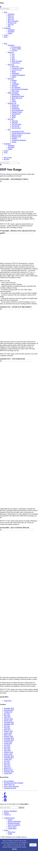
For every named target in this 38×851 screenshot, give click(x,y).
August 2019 (8, 743)
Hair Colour (15, 91)
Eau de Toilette (16, 49)
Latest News (8, 700)
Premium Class (16, 136)
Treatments (11, 30)
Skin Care (11, 17)
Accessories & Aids (18, 131)
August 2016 (8, 773)
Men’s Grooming (13, 21)
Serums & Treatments (18, 75)
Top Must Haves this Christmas (13, 783)
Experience (7, 28)
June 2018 (7, 747)
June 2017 (7, 763)
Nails (13, 59)
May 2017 (7, 764)
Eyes (13, 54)
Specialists (11, 31)
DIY (9, 26)
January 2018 (8, 754)
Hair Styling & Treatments (20, 89)
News (6, 37)
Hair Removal (16, 114)
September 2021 (9, 724)
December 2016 (9, 771)
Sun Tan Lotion (16, 124)
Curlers (14, 82)
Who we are (11, 832)
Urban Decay (16, 63)
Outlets (10, 33)
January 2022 (8, 720)
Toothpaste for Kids (10, 788)
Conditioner (15, 84)
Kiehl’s (14, 77)
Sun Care (11, 24)
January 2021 (8, 733)
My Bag (6, 159)
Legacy (6, 35)
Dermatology (16, 108)
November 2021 (9, 722)
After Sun (15, 121)
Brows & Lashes (17, 61)
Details (14, 849)
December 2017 (9, 756)
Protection (15, 122)
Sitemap (6, 813)
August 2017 (8, 759)
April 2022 (7, 717)
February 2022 (8, 719)
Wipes (13, 117)
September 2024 (9, 708)
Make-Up (11, 16)
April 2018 (7, 750)
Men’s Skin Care (17, 98)
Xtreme (14, 142)
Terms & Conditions (14, 825)
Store (5, 12)
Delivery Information (10, 811)
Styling (14, 101)
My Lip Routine (9, 781)
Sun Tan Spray (16, 128)
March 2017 (7, 768)
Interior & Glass (17, 135)
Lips (13, 57)
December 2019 (9, 738)
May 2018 (7, 749)
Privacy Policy (12, 826)
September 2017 (9, 757)
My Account (8, 157)
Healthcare (15, 107)
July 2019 (7, 745)
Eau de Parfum (16, 47)
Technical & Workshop (19, 140)
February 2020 (8, 736)
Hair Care (11, 19)
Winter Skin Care (9, 784)
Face (13, 56)
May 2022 (7, 715)
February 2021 (8, 731)
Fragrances (11, 14)
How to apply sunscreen (11, 786)
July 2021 (7, 726)
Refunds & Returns (14, 823)
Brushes (14, 80)
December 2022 (9, 710)
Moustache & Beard (18, 96)
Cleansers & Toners (18, 68)
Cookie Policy (12, 828)
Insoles (14, 115)
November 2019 (9, 740)
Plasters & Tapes (17, 112)
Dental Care (15, 105)
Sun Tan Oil (15, 126)
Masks (14, 71)
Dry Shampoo (16, 87)
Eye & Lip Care (17, 70)
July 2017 (7, 761)
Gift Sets (14, 50)
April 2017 (7, 766)
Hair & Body (16, 94)
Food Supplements (17, 110)
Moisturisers (15, 73)
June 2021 (7, 727)
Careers (10, 819)
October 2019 (8, 741)
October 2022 (8, 712)
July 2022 (7, 713)
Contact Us (7, 814)
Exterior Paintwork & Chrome (21, 133)
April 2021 (7, 729)
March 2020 (7, 734)
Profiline (14, 138)
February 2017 (8, 770)
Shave (13, 100)
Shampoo (15, 85)
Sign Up (21, 807)
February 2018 (8, 752)
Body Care (15, 66)
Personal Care (12, 23)
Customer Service (9, 818)
